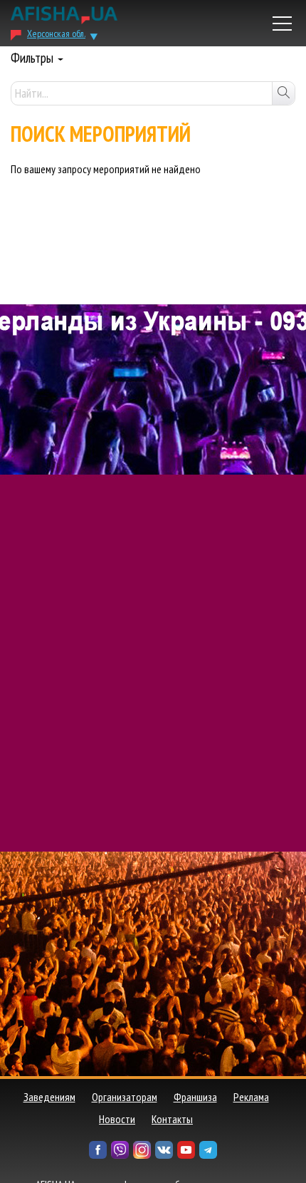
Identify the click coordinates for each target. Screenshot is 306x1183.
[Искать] (283, 93)
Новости (117, 1119)
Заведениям (49, 1097)
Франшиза (195, 1097)
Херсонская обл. (56, 33)
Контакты (172, 1119)
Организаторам (124, 1097)
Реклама (251, 1097)
